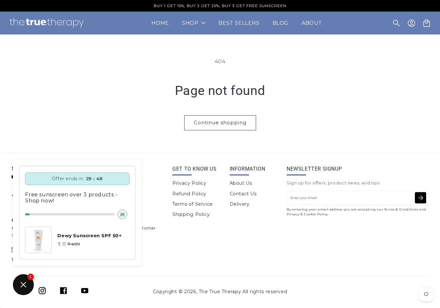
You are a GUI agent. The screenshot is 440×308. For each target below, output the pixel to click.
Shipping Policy (191, 214)
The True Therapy (220, 291)
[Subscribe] (420, 197)
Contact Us (243, 194)
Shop (190, 23)
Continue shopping (220, 122)
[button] (396, 23)
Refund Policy (189, 194)
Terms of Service (192, 204)
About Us (241, 183)
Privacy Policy (189, 183)
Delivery (240, 204)
